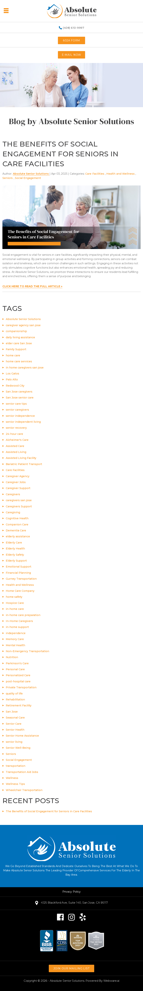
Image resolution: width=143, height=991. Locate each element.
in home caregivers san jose (25, 367)
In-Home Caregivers (19, 621)
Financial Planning (18, 572)
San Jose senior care (20, 397)
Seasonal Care (15, 717)
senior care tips (16, 403)
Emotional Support (18, 566)
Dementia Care (16, 530)
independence (16, 633)
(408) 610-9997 (73, 27)
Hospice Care (15, 603)
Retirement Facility (18, 705)
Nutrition (12, 657)
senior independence (20, 415)
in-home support (17, 627)
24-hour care (14, 434)
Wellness (12, 778)
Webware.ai (111, 980)
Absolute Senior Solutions (23, 319)
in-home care (15, 609)
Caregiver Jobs (16, 482)
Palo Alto (12, 379)
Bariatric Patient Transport (24, 464)
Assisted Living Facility (21, 458)
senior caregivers (17, 409)
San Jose (12, 711)
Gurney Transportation (21, 578)
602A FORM (71, 40)
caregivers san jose (19, 500)
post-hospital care (18, 681)
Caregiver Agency (17, 476)
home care (13, 355)
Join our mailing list (71, 968)
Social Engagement (28, 178)
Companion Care (17, 524)
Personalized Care (18, 675)
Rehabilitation (15, 699)
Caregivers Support (19, 506)
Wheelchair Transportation (24, 790)
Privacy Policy (71, 891)
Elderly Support (16, 560)
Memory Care (15, 639)
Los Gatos (12, 373)
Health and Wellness (120, 173)
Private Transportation (21, 687)
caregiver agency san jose (23, 325)
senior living (14, 741)
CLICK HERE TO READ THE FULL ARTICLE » (32, 286)
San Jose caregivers (19, 391)
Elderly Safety (15, 554)
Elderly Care (14, 542)
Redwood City (15, 385)
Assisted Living (16, 452)
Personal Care (15, 669)
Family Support (16, 349)
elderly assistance (18, 536)
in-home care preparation (23, 615)
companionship (16, 331)
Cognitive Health (17, 518)
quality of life (14, 693)
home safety (14, 596)
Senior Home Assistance (22, 735)
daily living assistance (20, 337)
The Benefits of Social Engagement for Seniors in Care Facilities (60, 154)
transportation (15, 766)
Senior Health (15, 729)
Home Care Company (20, 591)
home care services (19, 361)
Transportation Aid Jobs (22, 772)
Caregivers (13, 494)
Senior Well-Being (18, 747)
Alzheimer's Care (17, 440)
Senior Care (13, 723)
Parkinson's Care (17, 663)
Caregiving (13, 512)
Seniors (7, 178)
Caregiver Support (18, 488)
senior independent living (23, 421)
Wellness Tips (15, 784)
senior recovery (16, 427)
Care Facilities (94, 173)
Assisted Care (15, 446)
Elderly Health (15, 548)
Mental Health (15, 645)
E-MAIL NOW (71, 54)
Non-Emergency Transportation (27, 651)
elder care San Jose (19, 343)
